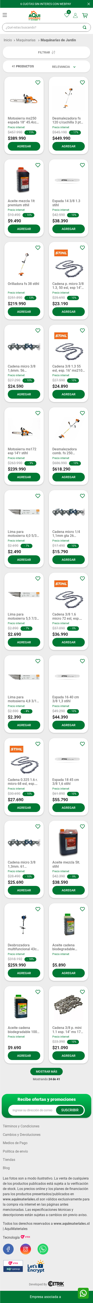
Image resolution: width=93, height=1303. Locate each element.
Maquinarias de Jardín (58, 40)
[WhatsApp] (83, 1293)
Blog (6, 1168)
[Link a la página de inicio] (8, 40)
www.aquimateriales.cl (21, 1199)
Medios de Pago (15, 1143)
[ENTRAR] (76, 15)
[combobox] (46, 27)
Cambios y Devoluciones (21, 1135)
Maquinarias (25, 40)
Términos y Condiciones (21, 1126)
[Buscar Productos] (87, 27)
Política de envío (15, 1151)
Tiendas (9, 1160)
